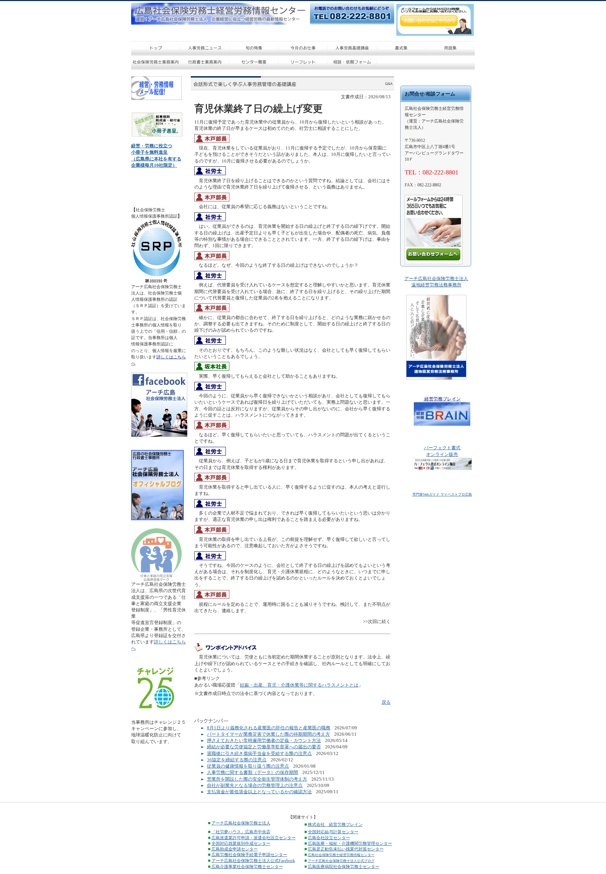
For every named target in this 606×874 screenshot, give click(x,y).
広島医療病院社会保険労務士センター (343, 866)
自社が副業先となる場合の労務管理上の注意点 (255, 785)
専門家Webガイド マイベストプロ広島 (442, 494)
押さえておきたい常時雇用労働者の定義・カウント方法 (264, 740)
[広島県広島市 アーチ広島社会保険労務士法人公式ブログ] (157, 518)
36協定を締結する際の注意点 (237, 759)
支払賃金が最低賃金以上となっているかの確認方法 (259, 791)
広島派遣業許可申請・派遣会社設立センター (253, 837)
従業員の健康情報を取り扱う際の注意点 (248, 766)
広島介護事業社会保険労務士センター (246, 866)
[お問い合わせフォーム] (434, 262)
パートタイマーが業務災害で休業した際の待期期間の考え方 (268, 734)
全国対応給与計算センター (333, 831)
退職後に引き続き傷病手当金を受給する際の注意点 (259, 753)
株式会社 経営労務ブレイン (335, 824)
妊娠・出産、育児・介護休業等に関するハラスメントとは (299, 685)
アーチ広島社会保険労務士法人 (240, 823)
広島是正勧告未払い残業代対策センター (346, 849)
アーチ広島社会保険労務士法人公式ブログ (341, 861)
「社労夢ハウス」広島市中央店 (240, 831)
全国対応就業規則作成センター (240, 843)
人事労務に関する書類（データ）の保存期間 (252, 772)
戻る (386, 702)
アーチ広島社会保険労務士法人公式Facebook (253, 860)
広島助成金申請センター (234, 849)
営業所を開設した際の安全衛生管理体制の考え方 (257, 779)
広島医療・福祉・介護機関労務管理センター (350, 843)
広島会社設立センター (329, 837)
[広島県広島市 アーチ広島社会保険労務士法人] (159, 435)
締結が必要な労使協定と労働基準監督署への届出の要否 (264, 746)
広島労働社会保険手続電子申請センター (249, 854)
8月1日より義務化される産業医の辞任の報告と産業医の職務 (268, 727)
